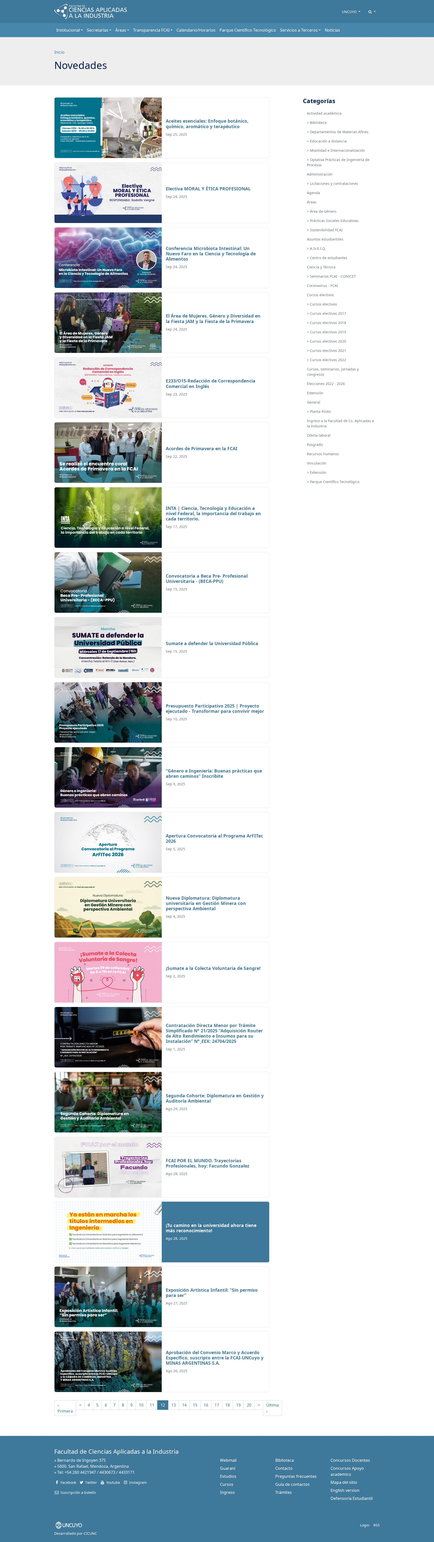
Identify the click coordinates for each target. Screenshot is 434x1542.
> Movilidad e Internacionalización (336, 150)
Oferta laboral (319, 435)
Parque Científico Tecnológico (248, 30)
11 (152, 1405)
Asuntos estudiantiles (325, 239)
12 (162, 1405)
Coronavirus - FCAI (322, 285)
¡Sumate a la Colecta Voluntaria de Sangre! (213, 968)
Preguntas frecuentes (296, 1476)
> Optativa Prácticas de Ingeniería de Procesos (338, 162)
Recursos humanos (323, 453)
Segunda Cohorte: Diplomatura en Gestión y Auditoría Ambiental (215, 1098)
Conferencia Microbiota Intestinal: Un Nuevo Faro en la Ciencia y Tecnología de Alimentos (211, 253)
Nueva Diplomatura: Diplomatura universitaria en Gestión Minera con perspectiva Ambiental (206, 903)
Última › (272, 1408)
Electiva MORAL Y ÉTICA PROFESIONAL (208, 189)
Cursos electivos (320, 294)
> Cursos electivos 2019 (326, 332)
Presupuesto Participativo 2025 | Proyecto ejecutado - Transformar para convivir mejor (215, 708)
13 (173, 1405)
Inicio (59, 52)
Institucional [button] (68, 30)
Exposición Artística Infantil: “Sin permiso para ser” (212, 1292)
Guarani (227, 1468)
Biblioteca (284, 1460)
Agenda (313, 192)
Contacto (284, 1468)
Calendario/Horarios (196, 30)
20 (249, 1405)
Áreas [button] (120, 30)
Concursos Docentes (350, 1460)
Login (364, 1525)
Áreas (311, 202)
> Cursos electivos (322, 304)
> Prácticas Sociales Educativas (333, 220)
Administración (320, 174)
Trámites (283, 1492)
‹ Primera (65, 1408)
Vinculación (316, 463)
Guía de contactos (292, 1484)
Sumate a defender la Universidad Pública (212, 643)
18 (227, 1405)
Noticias (332, 30)
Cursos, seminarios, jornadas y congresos (333, 372)
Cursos (226, 1484)
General (313, 402)
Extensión (315, 393)
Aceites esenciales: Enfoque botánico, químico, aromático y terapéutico (207, 123)
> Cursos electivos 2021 (326, 350)
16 (206, 1405)
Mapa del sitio (344, 1482)
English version (345, 1490)
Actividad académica (324, 113)
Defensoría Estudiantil (352, 1498)
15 (195, 1405)
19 (238, 1405)
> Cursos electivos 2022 (326, 359)
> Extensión (316, 472)
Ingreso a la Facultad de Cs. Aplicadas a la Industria (340, 423)
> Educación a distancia (327, 141)
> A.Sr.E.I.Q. (316, 248)
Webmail (228, 1460)
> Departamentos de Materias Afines (337, 131)
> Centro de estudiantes (327, 257)
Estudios (228, 1476)
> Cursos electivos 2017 (326, 313)
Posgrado (315, 444)
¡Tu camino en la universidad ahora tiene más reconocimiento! (211, 1227)
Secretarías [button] (97, 30)
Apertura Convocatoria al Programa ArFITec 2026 (214, 838)
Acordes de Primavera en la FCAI (201, 448)
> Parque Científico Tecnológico (333, 481)
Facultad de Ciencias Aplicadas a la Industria (116, 1451)
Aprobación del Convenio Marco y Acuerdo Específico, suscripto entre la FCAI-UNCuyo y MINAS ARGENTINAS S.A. (214, 1357)
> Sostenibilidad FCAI (325, 229)
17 (216, 1405)
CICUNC (90, 1533)
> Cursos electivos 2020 (326, 341)
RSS (376, 1525)
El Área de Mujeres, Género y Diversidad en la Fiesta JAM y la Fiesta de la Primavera (213, 318)
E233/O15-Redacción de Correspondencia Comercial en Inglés (210, 383)
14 (184, 1405)
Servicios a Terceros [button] (299, 30)
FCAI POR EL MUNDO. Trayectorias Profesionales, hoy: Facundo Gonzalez (207, 1163)
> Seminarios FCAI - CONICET (331, 276)
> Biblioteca (317, 122)
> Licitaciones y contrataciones (332, 183)
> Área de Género (321, 211)
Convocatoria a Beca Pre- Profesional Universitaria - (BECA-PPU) (207, 578)
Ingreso (227, 1492)
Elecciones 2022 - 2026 (326, 383)
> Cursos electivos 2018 (326, 322)
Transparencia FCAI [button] (151, 30)
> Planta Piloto (319, 411)
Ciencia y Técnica (321, 267)
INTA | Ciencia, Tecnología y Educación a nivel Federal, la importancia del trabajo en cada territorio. (213, 513)
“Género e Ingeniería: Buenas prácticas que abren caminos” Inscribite (214, 773)
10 (141, 1405)
